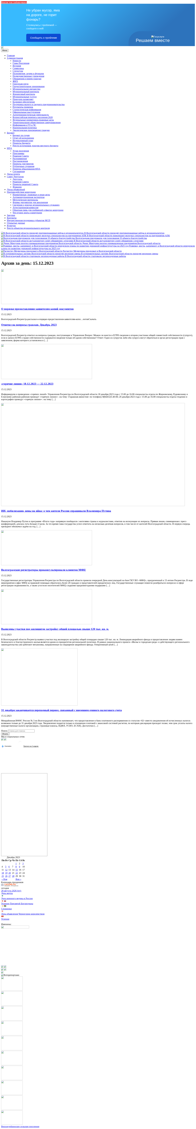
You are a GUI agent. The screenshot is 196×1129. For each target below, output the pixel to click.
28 (13, 876)
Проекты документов (23, 163)
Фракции (17, 187)
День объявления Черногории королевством (22, 914)
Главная (11, 55)
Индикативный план (23, 140)
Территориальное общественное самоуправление (37, 122)
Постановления (20, 161)
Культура (11, 225)
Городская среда (20, 84)
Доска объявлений (16, 189)
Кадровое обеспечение (24, 102)
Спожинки (6, 909)
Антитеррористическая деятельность (31, 115)
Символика (18, 68)
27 (9, 876)
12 (6, 870)
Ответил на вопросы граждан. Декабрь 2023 (29, 324)
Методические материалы (25, 200)
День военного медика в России (17, 898)
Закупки (11, 215)
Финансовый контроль (24, 94)
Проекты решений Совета (25, 184)
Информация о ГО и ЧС (24, 125)
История (17, 66)
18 (3, 873)
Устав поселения (21, 151)
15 (16, 870)
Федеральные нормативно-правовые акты (33, 120)
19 (6, 873)
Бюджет (10, 133)
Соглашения (19, 171)
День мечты (7, 893)
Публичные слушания (23, 166)
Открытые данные (16, 223)
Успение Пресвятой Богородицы (17, 903)
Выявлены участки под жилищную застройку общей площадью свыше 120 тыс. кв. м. (55, 628)
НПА (9, 148)
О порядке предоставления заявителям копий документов (37, 308)
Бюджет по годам (21, 135)
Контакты (12, 218)
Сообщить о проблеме (43, 37)
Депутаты (17, 179)
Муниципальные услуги (25, 96)
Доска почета (13, 174)
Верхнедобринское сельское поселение (20, 1126)
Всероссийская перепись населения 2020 (33, 117)
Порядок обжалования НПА (26, 169)
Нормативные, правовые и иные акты (31, 194)
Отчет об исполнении (23, 138)
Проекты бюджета (21, 143)
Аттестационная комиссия (25, 207)
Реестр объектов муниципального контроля (28, 228)
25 (3, 876)
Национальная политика (25, 127)
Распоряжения (20, 158)
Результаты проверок (23, 107)
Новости (17, 60)
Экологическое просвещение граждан (31, 130)
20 (9, 873)
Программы (18, 153)
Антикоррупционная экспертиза (28, 197)
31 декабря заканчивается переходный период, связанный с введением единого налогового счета (61, 710)
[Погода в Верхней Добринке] (20, 744)
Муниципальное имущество (26, 89)
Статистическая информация (27, 109)
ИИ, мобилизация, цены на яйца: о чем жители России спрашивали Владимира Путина (56, 510)
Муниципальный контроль (26, 91)
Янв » (18, 879)
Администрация (15, 58)
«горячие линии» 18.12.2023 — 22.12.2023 (27, 383)
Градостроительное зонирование (29, 86)
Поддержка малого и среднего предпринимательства (39, 104)
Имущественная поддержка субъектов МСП (28, 220)
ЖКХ (15, 81)
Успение (5, 919)
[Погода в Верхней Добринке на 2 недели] (31, 746)
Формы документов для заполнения (30, 202)
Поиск (4, 731)
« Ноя (4, 879)
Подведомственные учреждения (28, 76)
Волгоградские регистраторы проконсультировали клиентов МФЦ (43, 569)
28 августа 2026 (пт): (11, 890)
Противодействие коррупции (21, 192)
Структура (18, 71)
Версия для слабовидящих (14, 2)
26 (6, 876)
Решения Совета (21, 156)
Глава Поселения (21, 63)
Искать (5, 734)
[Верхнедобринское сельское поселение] (2, 47)
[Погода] (6, 746)
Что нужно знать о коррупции (27, 212)
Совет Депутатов (15, 176)
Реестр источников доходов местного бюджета (35, 145)
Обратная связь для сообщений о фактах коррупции (38, 210)
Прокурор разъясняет (23, 99)
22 (16, 873)
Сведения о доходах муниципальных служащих (36, 205)
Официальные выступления (26, 112)
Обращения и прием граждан (27, 78)
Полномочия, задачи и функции (28, 73)
